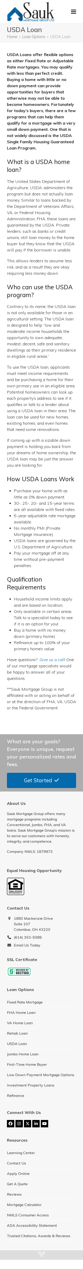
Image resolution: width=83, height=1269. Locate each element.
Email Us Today (27, 945)
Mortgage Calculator (24, 1204)
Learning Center (21, 1152)
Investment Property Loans (30, 1085)
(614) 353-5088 (28, 937)
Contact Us (16, 1163)
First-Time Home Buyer (27, 1064)
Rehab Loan (17, 1033)
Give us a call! (52, 659)
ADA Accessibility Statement (32, 1225)
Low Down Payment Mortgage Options (40, 1074)
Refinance (15, 1095)
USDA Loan (17, 1043)
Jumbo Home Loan (23, 1054)
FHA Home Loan (21, 1012)
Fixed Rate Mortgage (25, 1002)
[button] (73, 12)
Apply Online (18, 1173)
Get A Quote (17, 1184)
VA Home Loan (20, 1023)
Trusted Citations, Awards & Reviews (38, 1235)
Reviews (14, 1194)
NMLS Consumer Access (28, 1215)
